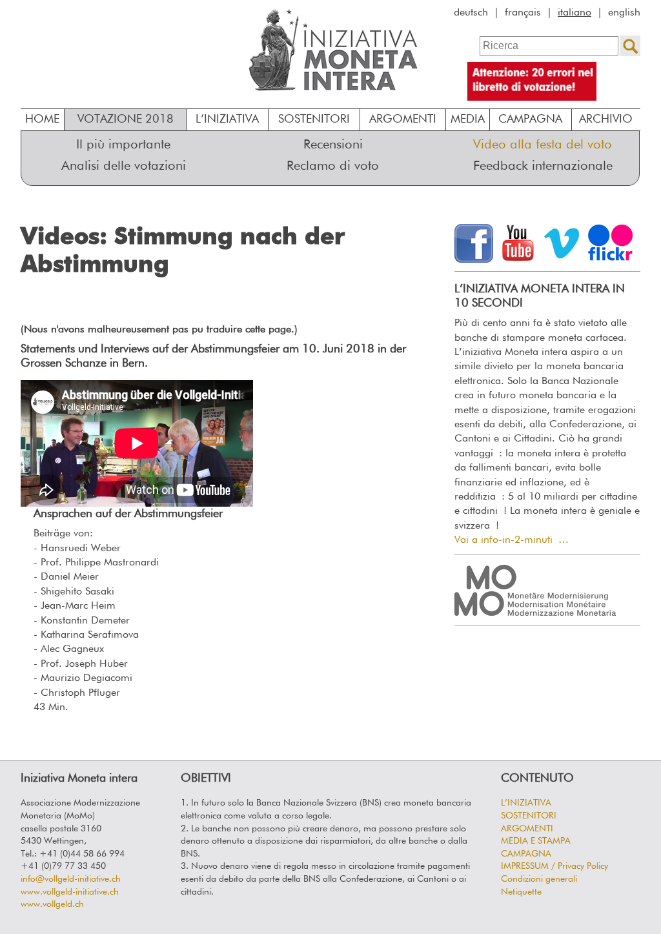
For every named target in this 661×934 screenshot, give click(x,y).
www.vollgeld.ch (52, 904)
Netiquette (521, 892)
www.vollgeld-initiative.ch (70, 892)
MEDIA (468, 119)
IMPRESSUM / (554, 866)
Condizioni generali (539, 879)
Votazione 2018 (125, 119)
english (624, 13)
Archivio (606, 119)
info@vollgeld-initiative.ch (71, 879)
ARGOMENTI (402, 119)
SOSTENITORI (314, 119)
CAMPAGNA (526, 853)
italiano (574, 13)
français (523, 13)
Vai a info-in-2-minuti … (511, 540)
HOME (42, 119)
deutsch (471, 13)
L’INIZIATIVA (227, 119)
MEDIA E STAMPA (536, 841)
